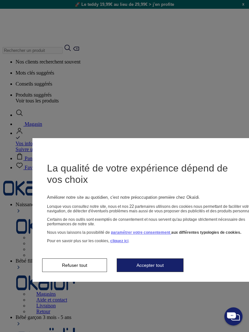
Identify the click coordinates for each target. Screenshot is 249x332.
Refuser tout (74, 265)
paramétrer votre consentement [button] (141, 232)
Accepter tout (150, 265)
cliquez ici (119, 241)
